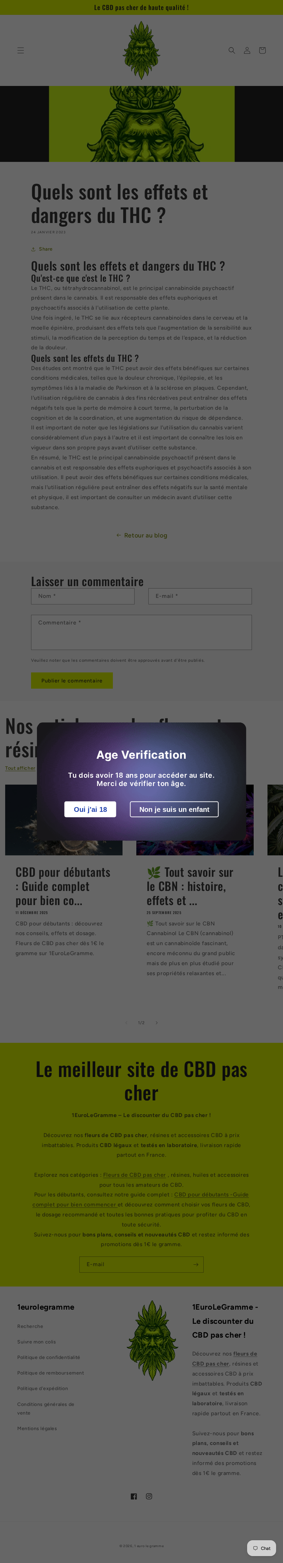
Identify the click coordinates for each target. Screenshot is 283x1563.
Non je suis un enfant (174, 809)
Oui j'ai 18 (90, 809)
